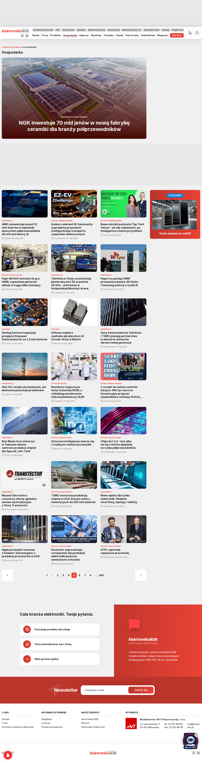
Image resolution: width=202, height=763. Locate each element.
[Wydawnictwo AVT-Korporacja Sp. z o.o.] (131, 724)
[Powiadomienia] (8, 755)
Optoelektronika (151, 30)
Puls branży (132, 35)
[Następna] (140, 575)
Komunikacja (113, 30)
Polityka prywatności (52, 727)
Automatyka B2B (89, 719)
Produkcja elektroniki (43, 30)
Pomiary (165, 30)
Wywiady (96, 35)
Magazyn (162, 35)
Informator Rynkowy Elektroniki (18, 727)
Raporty (84, 35)
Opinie (119, 35)
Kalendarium (148, 35)
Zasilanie (81, 30)
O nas (5, 723)
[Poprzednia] (7, 575)
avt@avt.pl (193, 724)
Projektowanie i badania (183, 30)
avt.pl (191, 727)
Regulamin (46, 719)
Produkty (55, 35)
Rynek (35, 35)
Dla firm (176, 35)
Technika (109, 35)
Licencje (45, 723)
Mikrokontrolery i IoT (131, 30)
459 (101, 575)
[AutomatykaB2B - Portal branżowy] (15, 30)
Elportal (85, 723)
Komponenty (68, 30)
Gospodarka (70, 35)
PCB (58, 30)
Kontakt (6, 719)
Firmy (45, 35)
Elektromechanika (96, 30)
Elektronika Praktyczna (93, 727)
